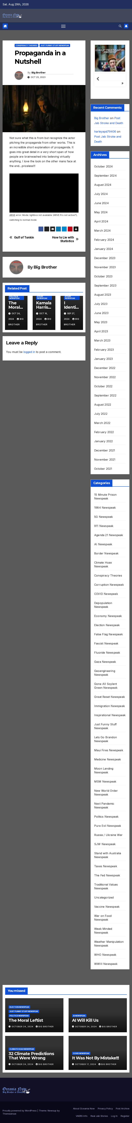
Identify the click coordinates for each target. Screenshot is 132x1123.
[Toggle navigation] (63, 26)
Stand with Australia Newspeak (107, 855)
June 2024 (101, 203)
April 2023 (101, 331)
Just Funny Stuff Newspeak (55, 45)
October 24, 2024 (23, 1026)
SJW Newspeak (105, 844)
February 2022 (104, 432)
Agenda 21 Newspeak (108, 535)
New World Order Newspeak (106, 792)
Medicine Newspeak (107, 759)
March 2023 (102, 340)
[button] (120, 26)
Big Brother (38, 72)
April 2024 (101, 221)
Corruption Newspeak (109, 584)
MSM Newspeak (105, 781)
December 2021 (104, 450)
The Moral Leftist (14, 307)
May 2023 (100, 322)
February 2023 (104, 349)
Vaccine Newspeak (106, 906)
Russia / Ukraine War (108, 835)
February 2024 (104, 239)
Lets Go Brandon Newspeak (105, 739)
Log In (114, 1116)
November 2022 (105, 377)
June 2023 (101, 313)
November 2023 (105, 267)
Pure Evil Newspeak (107, 825)
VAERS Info (81, 1116)
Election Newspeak (107, 625)
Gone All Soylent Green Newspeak (105, 685)
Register (125, 1116)
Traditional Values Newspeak (106, 886)
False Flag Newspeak (108, 634)
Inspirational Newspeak (109, 715)
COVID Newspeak (106, 594)
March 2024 (102, 230)
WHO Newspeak (105, 954)
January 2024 (103, 249)
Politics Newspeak (14, 297)
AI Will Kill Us (85, 1020)
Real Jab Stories (99, 1116)
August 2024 (102, 184)
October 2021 (103, 468)
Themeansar (9, 1113)
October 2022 (103, 386)
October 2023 (103, 276)
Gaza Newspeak (105, 661)
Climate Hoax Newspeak (103, 564)
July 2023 (100, 304)
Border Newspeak (106, 553)
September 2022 (105, 395)
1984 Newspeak (105, 507)
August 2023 (102, 294)
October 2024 (103, 166)
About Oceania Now (84, 1108)
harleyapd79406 (105, 131)
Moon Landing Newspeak (103, 770)
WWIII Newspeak (105, 964)
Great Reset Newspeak (109, 697)
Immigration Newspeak (109, 706)
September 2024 (105, 175)
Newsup (52, 1110)
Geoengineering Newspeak (104, 672)
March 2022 (102, 423)
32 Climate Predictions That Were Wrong (31, 1055)
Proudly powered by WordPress (20, 1110)
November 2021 (105, 459)
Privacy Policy (105, 1108)
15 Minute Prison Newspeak (105, 496)
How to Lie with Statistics (63, 239)
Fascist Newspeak (106, 643)
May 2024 (101, 212)
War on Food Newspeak (103, 917)
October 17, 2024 (86, 1064)
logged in (29, 352)
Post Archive (122, 1108)
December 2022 (105, 368)
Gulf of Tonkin (24, 237)
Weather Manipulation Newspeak (109, 943)
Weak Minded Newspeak (103, 930)
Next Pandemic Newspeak (104, 805)
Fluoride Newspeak (107, 652)
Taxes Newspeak (105, 866)
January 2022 (103, 441)
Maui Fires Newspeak (108, 750)
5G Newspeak (103, 516)
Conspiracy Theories (26, 45)
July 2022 (100, 413)
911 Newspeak (103, 526)
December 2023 (105, 258)
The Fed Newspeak (107, 875)
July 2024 (101, 194)
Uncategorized (104, 897)
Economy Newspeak (108, 616)
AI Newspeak (103, 544)
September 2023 (105, 285)
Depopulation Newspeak (103, 605)
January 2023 (103, 359)
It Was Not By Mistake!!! (95, 1057)
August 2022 (102, 404)
